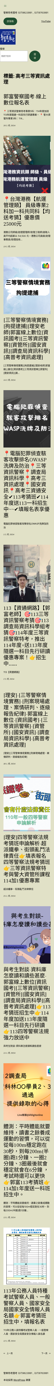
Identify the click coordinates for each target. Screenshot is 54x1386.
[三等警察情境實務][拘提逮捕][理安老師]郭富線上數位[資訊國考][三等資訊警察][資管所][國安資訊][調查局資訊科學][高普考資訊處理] (26, 338)
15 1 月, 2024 (9, 1052)
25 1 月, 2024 (9, 895)
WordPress (19, 1380)
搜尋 (2, 48)
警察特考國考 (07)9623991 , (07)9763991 (25, 12)
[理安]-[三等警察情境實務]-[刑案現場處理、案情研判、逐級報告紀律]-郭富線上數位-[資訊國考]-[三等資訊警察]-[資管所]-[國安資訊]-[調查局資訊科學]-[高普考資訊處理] (26, 720)
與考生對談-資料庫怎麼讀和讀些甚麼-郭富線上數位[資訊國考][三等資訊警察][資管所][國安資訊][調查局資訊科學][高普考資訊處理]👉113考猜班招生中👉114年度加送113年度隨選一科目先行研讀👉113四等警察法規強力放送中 (27, 1003)
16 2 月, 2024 (9, 380)
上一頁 (8, 1353)
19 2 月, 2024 (9, 246)
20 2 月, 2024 (9, 125)
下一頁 (46, 1353)
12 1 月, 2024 (9, 1340)
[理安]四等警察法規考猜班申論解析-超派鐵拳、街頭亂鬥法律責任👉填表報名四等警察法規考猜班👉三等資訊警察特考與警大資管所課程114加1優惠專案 (26, 859)
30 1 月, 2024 (9, 763)
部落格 (10, 21)
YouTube (46, 21)
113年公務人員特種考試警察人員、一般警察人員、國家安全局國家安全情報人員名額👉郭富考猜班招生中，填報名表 (26, 1306)
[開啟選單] (5, 6)
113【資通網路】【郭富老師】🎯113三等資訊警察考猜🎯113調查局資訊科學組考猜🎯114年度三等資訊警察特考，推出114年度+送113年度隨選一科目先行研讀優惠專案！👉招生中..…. (26, 636)
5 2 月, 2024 (8, 534)
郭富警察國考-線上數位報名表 (24, 99)
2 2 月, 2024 (8, 679)
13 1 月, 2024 (9, 1217)
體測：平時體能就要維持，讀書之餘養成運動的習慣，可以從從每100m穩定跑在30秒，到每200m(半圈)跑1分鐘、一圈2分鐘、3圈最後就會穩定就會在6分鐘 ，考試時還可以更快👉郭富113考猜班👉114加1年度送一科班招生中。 (26, 1160)
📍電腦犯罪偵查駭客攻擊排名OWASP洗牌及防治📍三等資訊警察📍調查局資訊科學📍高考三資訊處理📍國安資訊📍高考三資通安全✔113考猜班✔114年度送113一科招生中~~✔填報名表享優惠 (26, 484)
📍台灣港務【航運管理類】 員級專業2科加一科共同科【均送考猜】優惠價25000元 (26, 211)
